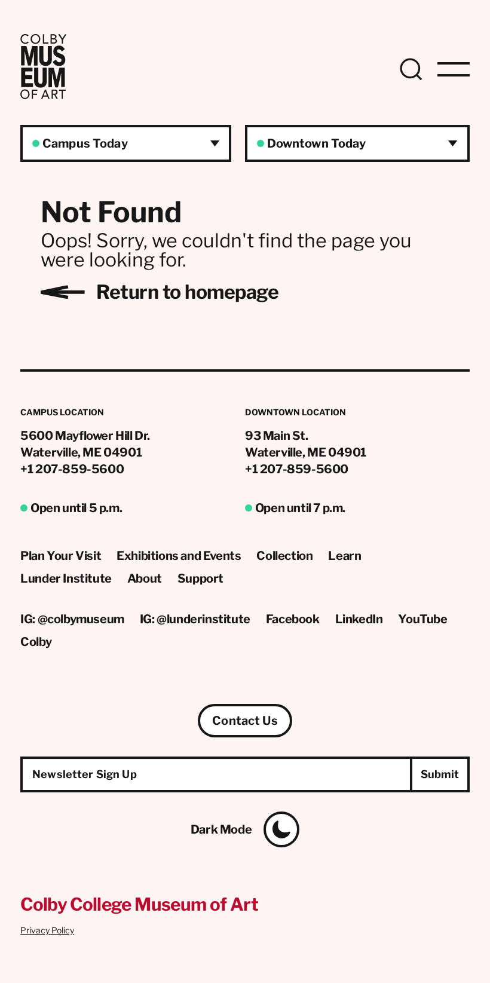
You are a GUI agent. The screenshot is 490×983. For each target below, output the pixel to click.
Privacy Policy (47, 930)
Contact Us (244, 720)
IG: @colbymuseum (72, 619)
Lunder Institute (66, 578)
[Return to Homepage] (43, 96)
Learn (344, 556)
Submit (440, 774)
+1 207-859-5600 (72, 469)
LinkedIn (359, 619)
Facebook (293, 619)
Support (200, 578)
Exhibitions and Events (179, 556)
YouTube (422, 619)
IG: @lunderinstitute (195, 619)
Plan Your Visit (60, 556)
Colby (35, 642)
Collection (284, 556)
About (144, 578)
